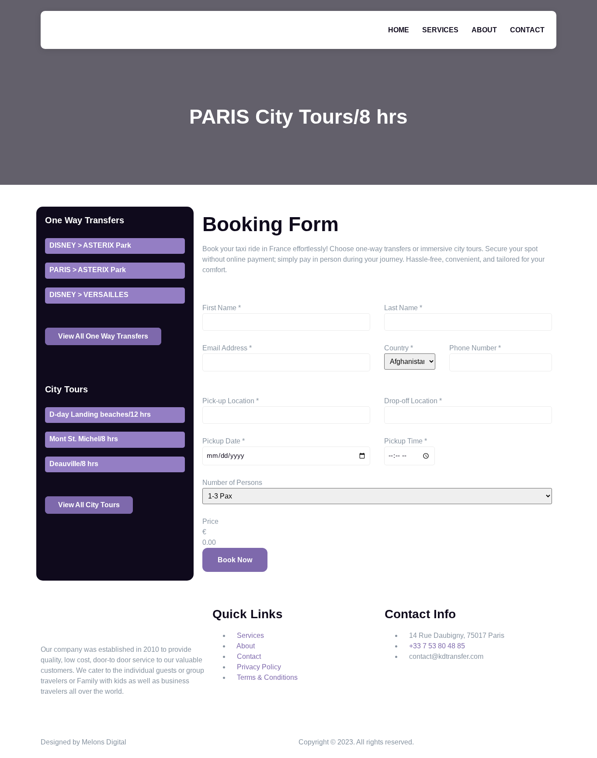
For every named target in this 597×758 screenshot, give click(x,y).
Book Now (235, 560)
